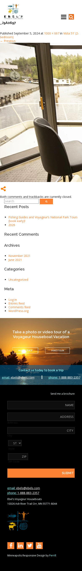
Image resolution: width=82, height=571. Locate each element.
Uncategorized (18, 280)
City (10, 435)
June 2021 (15, 260)
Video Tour (57, 350)
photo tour (25, 350)
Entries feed (16, 303)
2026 (11, 225)
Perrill (52, 555)
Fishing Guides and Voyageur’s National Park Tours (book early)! (43, 219)
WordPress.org (18, 311)
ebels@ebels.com (18, 377)
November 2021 (19, 256)
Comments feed (19, 307)
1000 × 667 (51, 33)
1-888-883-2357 (64, 377)
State (11, 448)
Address (13, 422)
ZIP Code (14, 461)
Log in (12, 300)
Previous (8, 41)
